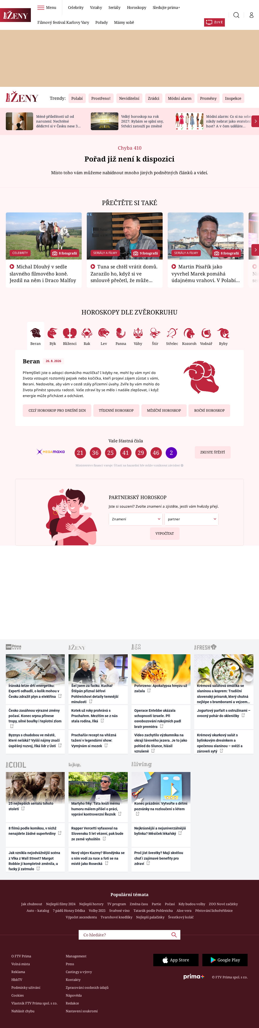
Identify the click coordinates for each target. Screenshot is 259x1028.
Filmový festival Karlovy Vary (63, 22)
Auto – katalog (38, 910)
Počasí (170, 904)
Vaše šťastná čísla (126, 441)
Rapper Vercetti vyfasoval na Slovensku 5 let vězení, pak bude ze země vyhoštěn (97, 833)
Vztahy (96, 7)
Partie (156, 904)
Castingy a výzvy (79, 972)
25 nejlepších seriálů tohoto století (31, 806)
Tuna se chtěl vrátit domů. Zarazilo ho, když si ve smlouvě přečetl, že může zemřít (124, 276)
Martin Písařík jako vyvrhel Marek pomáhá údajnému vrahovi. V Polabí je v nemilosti (203, 276)
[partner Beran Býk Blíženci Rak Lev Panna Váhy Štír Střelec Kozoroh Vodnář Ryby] (191, 519)
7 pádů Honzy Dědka (69, 910)
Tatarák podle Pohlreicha (153, 910)
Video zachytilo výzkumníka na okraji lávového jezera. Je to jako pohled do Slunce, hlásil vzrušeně (160, 743)
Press (70, 964)
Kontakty (73, 979)
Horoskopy (136, 7)
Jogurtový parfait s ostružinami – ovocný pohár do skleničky (223, 713)
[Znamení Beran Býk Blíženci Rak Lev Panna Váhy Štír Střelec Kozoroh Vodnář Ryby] (136, 519)
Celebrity (75, 7)
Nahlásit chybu (22, 1011)
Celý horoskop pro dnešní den (57, 410)
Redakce (72, 1003)
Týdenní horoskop (116, 410)
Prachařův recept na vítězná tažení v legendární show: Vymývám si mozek (93, 740)
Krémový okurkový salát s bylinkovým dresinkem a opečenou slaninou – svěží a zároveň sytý (220, 743)
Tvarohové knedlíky (116, 917)
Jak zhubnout (31, 904)
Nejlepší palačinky (150, 917)
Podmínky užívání (25, 987)
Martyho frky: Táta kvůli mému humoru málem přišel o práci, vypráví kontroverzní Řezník (95, 808)
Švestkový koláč (180, 917)
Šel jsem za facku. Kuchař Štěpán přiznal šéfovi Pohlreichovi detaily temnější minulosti (94, 694)
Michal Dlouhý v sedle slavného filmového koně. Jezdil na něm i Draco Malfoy (43, 273)
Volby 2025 (97, 910)
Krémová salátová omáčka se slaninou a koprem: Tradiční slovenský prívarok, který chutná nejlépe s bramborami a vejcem (222, 694)
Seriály (114, 7)
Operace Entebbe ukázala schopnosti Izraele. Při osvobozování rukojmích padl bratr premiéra (157, 718)
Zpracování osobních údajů (87, 987)
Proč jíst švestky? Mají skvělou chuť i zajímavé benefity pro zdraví (158, 858)
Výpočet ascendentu (81, 917)
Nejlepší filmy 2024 (60, 904)
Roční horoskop (209, 410)
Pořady (101, 22)
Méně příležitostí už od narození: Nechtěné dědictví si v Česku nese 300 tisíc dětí (59, 123)
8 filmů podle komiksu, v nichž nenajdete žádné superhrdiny (32, 831)
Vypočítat (165, 533)
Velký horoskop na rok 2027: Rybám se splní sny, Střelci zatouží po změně (142, 121)
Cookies (17, 995)
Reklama (18, 972)
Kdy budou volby (192, 904)
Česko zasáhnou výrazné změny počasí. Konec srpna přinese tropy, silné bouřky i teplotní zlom (35, 715)
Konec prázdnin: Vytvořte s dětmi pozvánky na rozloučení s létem (160, 806)
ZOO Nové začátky (223, 904)
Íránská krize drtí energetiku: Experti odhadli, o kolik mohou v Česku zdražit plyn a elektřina (34, 691)
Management (76, 956)
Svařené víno (119, 910)
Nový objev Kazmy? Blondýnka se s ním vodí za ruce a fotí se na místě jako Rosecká (98, 858)
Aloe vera (184, 910)
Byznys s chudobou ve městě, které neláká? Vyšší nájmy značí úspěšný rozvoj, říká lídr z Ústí (34, 740)
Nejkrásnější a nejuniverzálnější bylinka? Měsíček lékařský (160, 831)
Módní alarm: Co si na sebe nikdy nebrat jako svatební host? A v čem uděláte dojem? (228, 123)
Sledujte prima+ (166, 7)
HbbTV (16, 979)
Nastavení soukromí (82, 1011)
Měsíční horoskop (164, 410)
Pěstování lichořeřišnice (214, 910)
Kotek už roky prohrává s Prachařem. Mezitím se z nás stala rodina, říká (94, 715)
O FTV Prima (21, 956)
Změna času (139, 904)
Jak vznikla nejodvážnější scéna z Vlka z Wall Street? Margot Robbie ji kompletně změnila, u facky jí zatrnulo (34, 861)
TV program (116, 904)
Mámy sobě (124, 22)
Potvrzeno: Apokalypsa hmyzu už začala (160, 688)
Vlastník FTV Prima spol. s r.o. (34, 1003)
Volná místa (20, 964)
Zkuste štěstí (212, 452)
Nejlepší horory (91, 904)
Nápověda (74, 995)
